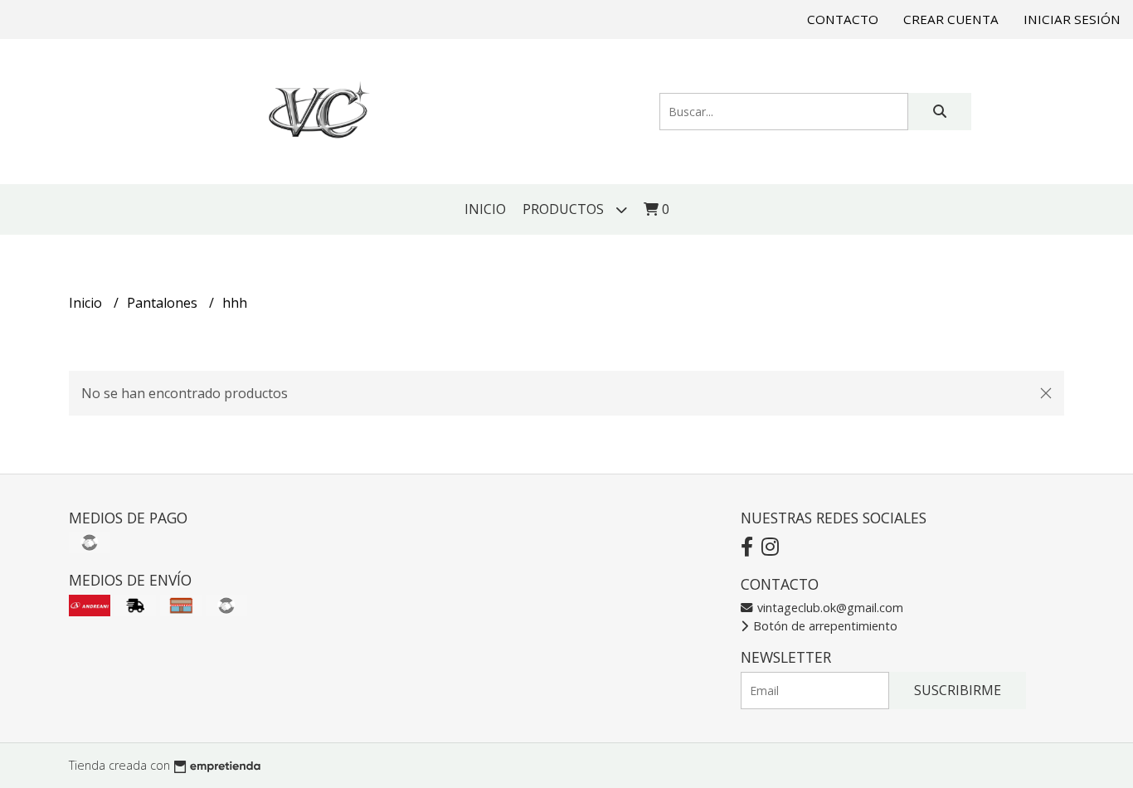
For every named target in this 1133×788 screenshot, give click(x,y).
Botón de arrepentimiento (823, 626)
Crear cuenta (951, 19)
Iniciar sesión (1072, 19)
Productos (565, 209)
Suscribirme (957, 690)
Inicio (485, 209)
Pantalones (164, 303)
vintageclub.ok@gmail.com (828, 607)
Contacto (842, 19)
